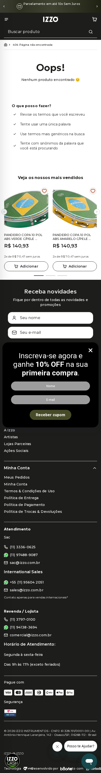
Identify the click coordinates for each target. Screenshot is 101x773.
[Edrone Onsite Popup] (50, 386)
